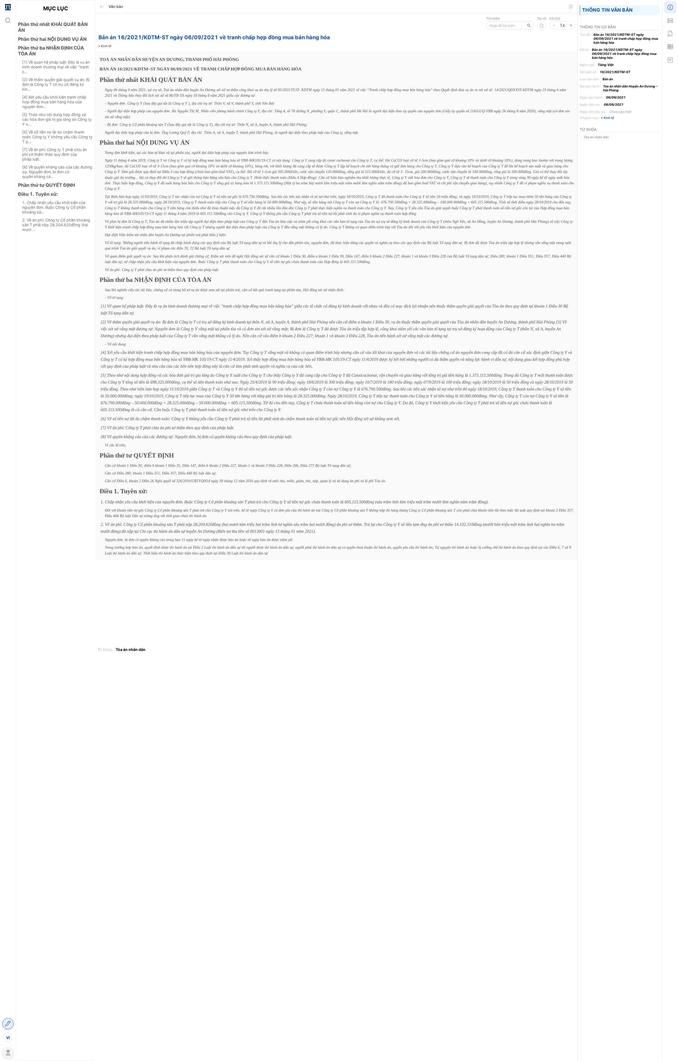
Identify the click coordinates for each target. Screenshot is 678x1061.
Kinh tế (609, 118)
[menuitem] (8, 6)
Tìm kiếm (493, 18)
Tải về (541, 18)
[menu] (8, 522)
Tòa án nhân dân (130, 649)
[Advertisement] (55, 329)
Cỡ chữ (554, 18)
